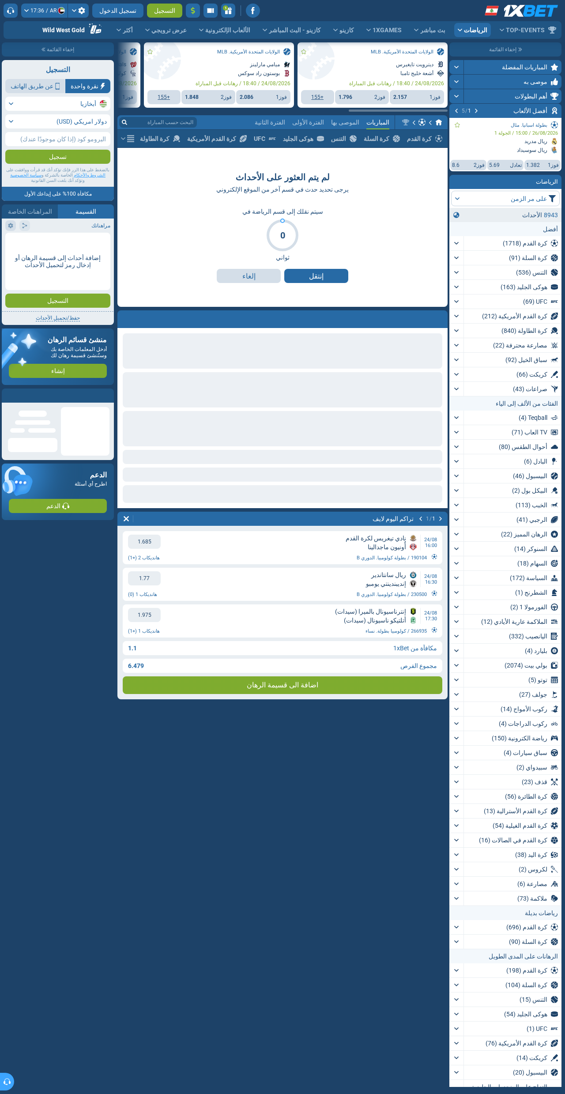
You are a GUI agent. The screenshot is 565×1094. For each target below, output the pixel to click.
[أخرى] (127, 138)
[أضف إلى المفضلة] (457, 125)
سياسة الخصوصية (25, 175)
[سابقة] (476, 110)
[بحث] (124, 122)
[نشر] (456, 67)
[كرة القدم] (422, 122)
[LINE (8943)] (438, 122)
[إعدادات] (78, 11)
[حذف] (126, 317)
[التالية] (456, 110)
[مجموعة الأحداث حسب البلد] (456, 215)
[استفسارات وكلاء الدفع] (210, 11)
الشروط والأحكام (89, 175)
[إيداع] (193, 11)
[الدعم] (11, 11)
